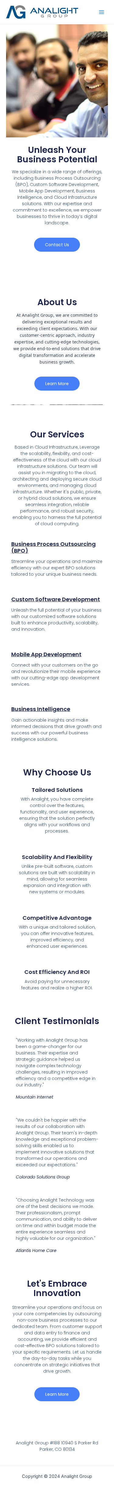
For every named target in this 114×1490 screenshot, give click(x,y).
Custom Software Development (55, 599)
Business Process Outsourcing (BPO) (53, 547)
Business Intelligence (40, 709)
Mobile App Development (46, 654)
